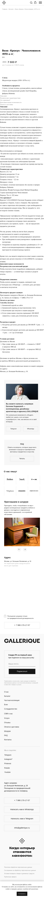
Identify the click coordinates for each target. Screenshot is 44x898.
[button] (31, 2)
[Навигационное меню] (40, 3)
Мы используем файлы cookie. (22, 884)
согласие (25, 681)
